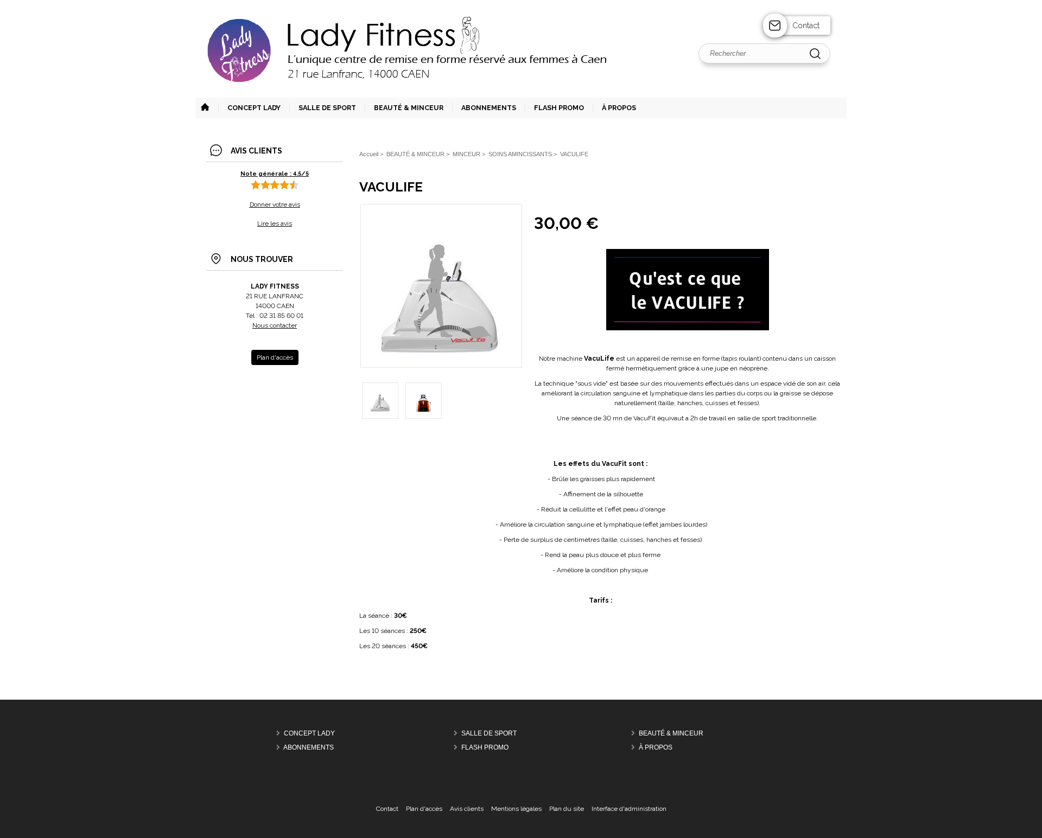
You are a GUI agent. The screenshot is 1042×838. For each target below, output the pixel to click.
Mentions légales (516, 809)
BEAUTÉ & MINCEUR (671, 733)
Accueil (368, 154)
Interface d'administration (629, 809)
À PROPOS (655, 747)
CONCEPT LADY (309, 733)
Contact (805, 25)
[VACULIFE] (440, 351)
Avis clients (467, 809)
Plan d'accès (424, 809)
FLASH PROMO (485, 747)
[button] (322, 108)
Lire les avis (274, 223)
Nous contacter (274, 325)
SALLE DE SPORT (489, 733)
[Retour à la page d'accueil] (521, 96)
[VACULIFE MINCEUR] (423, 400)
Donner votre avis (275, 204)
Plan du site (566, 809)
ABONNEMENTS (308, 747)
